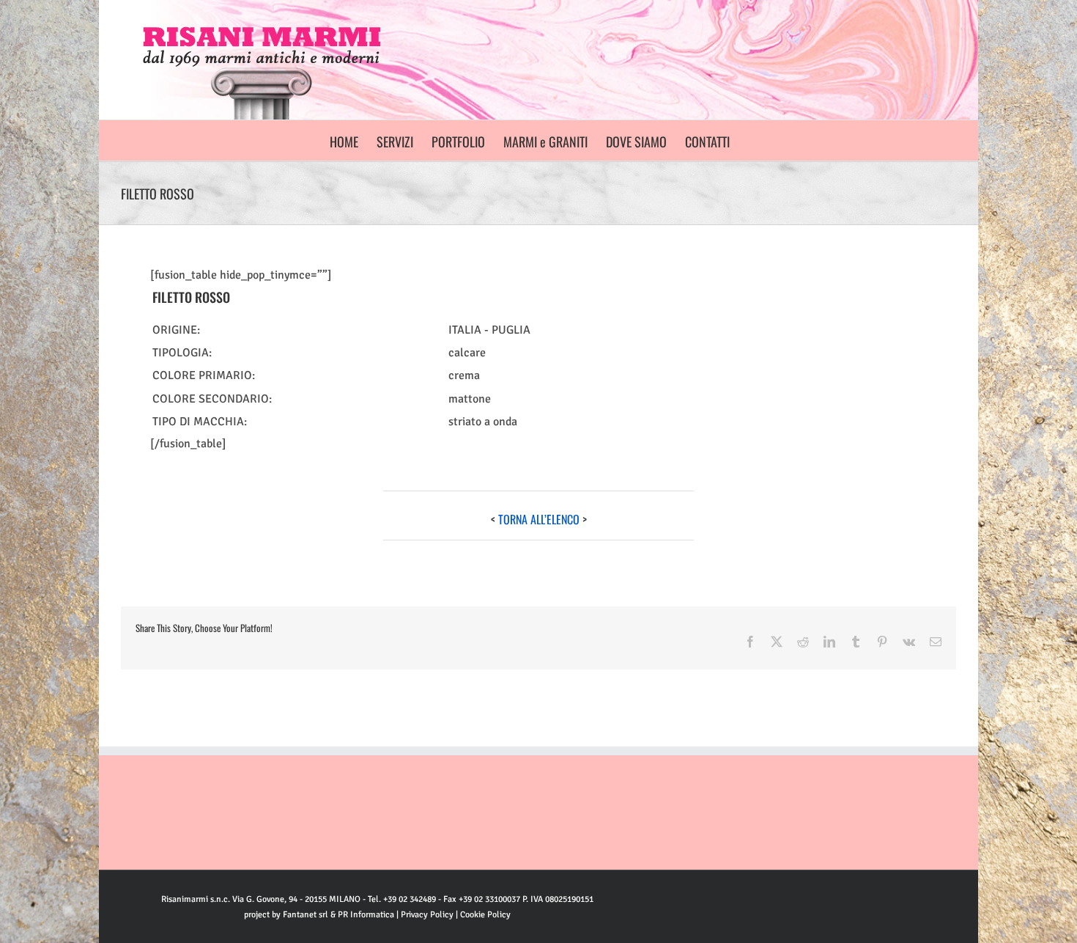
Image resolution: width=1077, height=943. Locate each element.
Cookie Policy (485, 914)
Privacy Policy (427, 914)
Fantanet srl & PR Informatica (338, 914)
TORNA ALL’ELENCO (539, 519)
